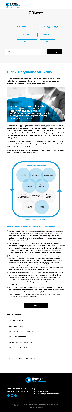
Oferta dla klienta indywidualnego (51, 27)
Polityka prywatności (36, 407)
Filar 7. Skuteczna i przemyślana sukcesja (22, 358)
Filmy (47, 42)
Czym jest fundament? (16, 321)
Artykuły (46, 35)
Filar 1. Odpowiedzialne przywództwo (21, 332)
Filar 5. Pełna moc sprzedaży (18, 347)
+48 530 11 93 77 (41, 391)
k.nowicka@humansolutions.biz (46, 394)
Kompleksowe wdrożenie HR (18, 326)
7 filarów (25, 35)
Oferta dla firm (21, 26)
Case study (27, 42)
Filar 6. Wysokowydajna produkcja (20, 353)
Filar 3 (35, 305)
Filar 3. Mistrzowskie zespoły (18, 337)
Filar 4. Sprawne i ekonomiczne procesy (21, 342)
